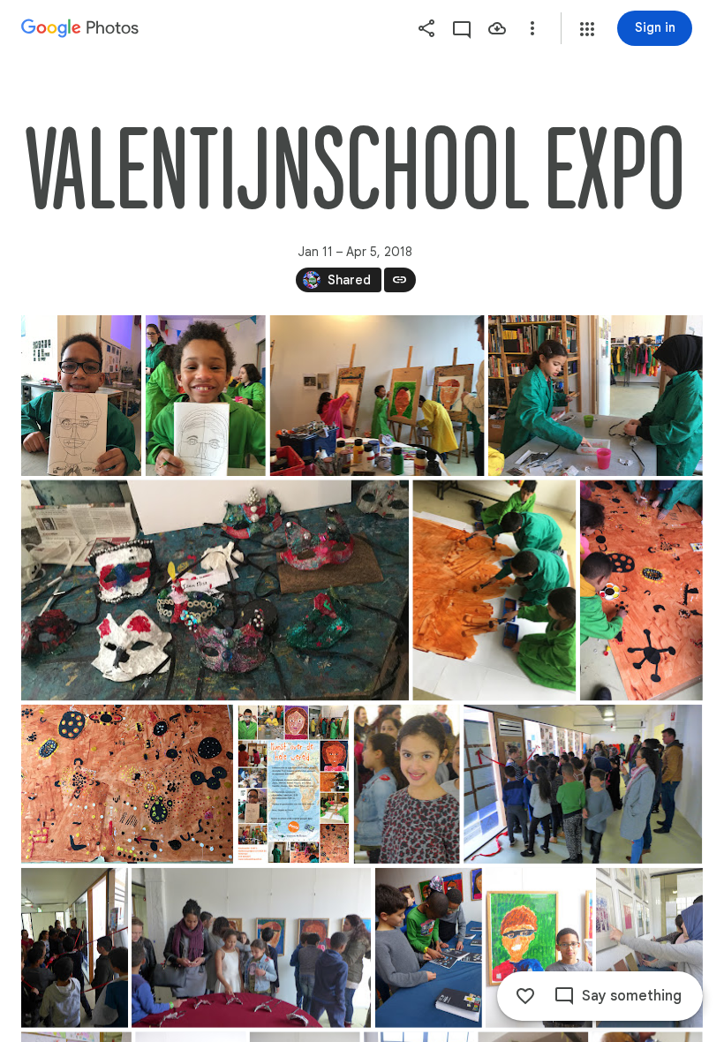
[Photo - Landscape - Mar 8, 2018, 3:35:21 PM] (215, 589)
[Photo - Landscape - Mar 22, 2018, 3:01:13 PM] (127, 784)
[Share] (426, 28)
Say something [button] (632, 996)
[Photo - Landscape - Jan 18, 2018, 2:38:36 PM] (377, 395)
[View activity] (461, 28)
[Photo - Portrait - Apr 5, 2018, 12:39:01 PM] (428, 948)
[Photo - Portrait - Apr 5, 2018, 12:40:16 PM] (649, 948)
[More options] (532, 28)
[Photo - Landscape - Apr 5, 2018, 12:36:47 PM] (583, 784)
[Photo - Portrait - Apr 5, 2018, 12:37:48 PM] (74, 948)
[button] (587, 29)
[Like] (525, 996)
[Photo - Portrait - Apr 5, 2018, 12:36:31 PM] (407, 784)
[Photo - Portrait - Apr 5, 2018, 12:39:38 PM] (539, 948)
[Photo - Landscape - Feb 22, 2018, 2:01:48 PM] (595, 395)
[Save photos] (497, 28)
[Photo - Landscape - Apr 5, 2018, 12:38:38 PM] (251, 948)
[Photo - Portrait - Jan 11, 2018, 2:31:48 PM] (206, 395)
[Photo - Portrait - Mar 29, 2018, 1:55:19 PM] (294, 784)
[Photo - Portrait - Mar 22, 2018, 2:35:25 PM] (641, 589)
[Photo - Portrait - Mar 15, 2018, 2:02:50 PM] (494, 589)
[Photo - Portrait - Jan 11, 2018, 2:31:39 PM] (81, 395)
